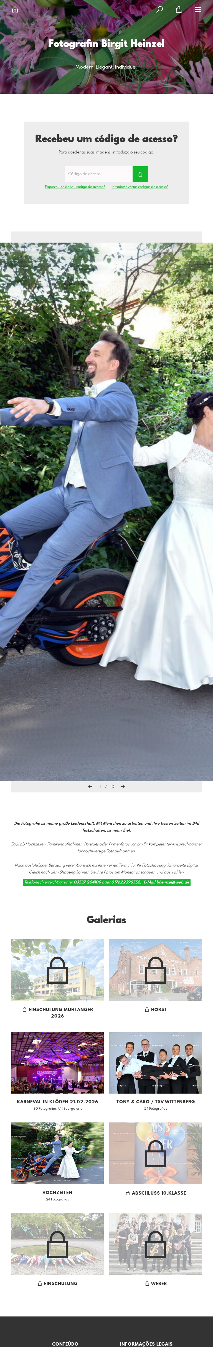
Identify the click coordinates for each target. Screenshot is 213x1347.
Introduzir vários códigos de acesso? (140, 187)
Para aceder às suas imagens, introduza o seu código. (106, 152)
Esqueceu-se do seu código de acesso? (75, 187)
